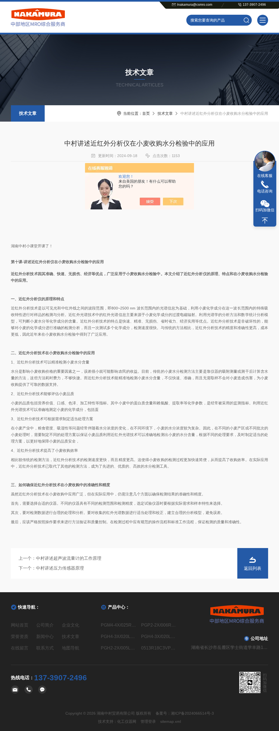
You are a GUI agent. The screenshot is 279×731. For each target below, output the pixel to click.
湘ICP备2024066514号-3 (192, 713)
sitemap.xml (170, 721)
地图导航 (70, 648)
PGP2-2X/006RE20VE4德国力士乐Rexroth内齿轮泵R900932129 (159, 625)
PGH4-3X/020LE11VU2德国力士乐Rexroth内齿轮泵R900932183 (119, 636)
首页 (146, 113)
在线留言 (19, 648)
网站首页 (19, 625)
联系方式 (45, 648)
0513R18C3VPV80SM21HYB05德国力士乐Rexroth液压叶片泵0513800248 (159, 648)
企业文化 (70, 625)
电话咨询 (264, 191)
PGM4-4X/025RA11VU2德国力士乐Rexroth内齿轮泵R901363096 (119, 625)
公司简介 (45, 625)
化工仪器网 (126, 721)
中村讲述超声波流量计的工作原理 (68, 558)
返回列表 (252, 568)
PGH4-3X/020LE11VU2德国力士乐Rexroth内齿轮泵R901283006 (159, 636)
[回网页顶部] (265, 220)
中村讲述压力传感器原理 (60, 568)
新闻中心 (45, 636)
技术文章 (28, 113)
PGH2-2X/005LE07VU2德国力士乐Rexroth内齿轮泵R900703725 (119, 648)
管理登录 (148, 721)
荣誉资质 (19, 636)
